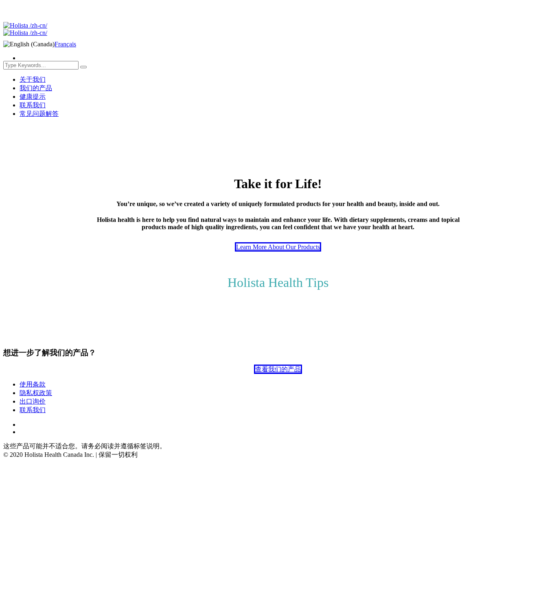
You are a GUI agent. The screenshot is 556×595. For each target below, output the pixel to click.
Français (65, 44)
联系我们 (33, 409)
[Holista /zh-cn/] (25, 29)
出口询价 (33, 401)
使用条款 (33, 384)
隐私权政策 (36, 392)
